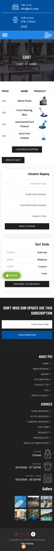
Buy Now (13, 275)
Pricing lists (41, 438)
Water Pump (24, 101)
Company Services (38, 422)
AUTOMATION (41, 379)
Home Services (40, 411)
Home (33, 64)
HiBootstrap (27, 544)
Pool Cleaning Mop (24, 112)
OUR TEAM (43, 427)
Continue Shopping (27, 149)
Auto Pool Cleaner (24, 135)
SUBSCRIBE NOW (27, 335)
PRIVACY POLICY (40, 395)
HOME (45, 363)
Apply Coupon (27, 226)
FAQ (46, 390)
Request (43, 432)
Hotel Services (39, 416)
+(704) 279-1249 (28, 24)
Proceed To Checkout (27, 284)
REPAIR (45, 374)
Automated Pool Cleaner (24, 124)
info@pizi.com (30, 8)
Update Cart (13, 160)
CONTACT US (41, 385)
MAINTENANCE (41, 369)
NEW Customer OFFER (36, 443)
